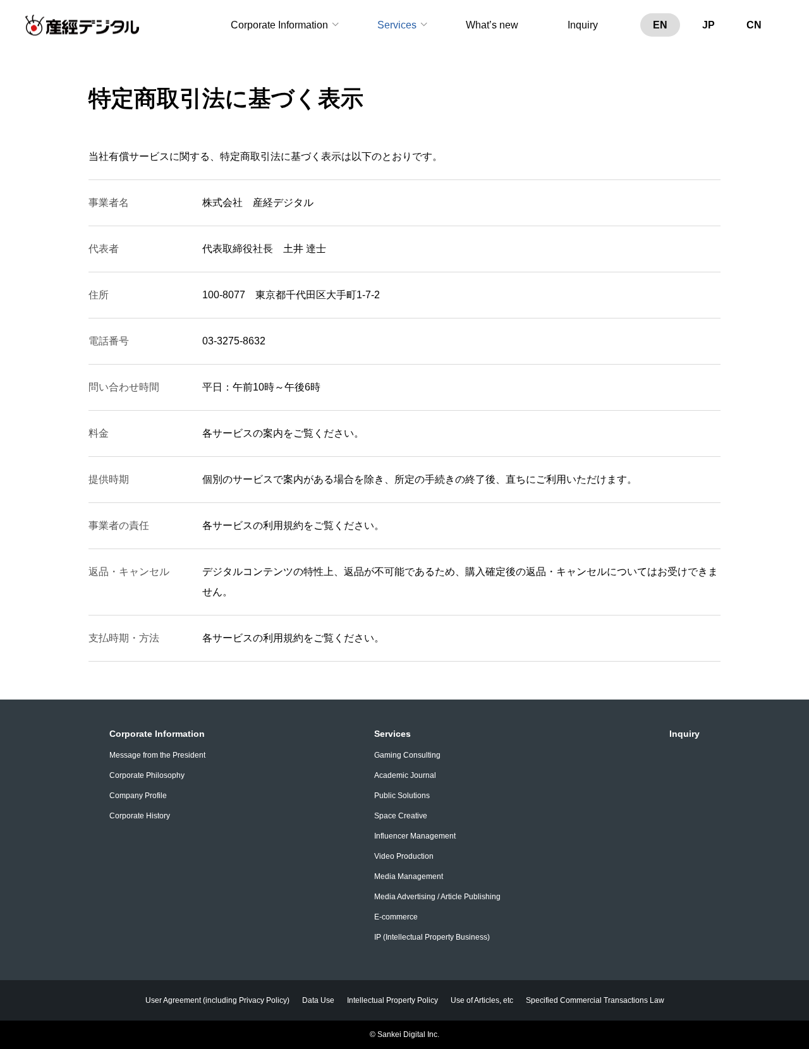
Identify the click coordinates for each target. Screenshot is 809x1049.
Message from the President (157, 755)
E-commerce (396, 917)
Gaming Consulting (407, 755)
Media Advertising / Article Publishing (437, 896)
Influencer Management (415, 836)
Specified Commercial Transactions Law (595, 1000)
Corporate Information (279, 25)
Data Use (318, 1000)
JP (708, 25)
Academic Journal (405, 775)
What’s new (492, 25)
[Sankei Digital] (82, 25)
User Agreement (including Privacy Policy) (217, 1000)
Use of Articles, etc (482, 1000)
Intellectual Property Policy (392, 1000)
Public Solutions (402, 795)
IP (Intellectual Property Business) (432, 937)
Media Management (408, 876)
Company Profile (138, 795)
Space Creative (400, 815)
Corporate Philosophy (147, 775)
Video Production (404, 856)
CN (754, 25)
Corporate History (139, 815)
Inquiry (583, 25)
